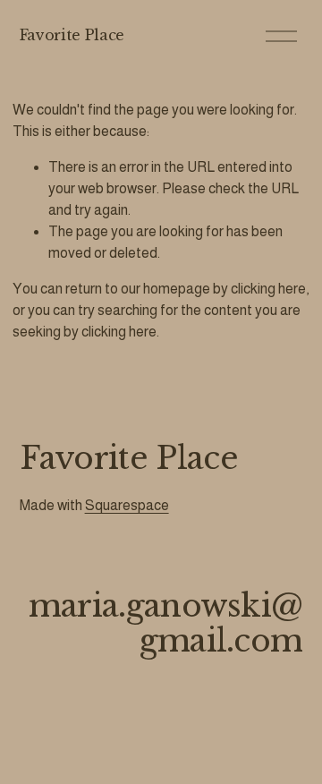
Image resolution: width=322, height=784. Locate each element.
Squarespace (127, 505)
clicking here (268, 288)
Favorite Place (72, 35)
